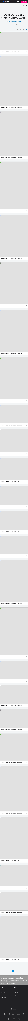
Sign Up (24, 1)
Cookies (16, 992)
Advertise (16, 990)
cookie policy (12, 983)
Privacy (15, 1001)
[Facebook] (9, 1019)
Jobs (15, 987)
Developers (4, 992)
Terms (2, 1004)
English (3, 997)
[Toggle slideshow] (17, 29)
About (2, 987)
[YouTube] (14, 1019)
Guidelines (3, 995)
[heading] (6, 1)
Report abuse (17, 995)
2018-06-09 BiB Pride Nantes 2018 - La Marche (11, 51)
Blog (2, 990)
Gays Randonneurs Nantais (15, 21)
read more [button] (14, 19)
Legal (2, 1001)
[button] (23, 5)
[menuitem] (18, 2)
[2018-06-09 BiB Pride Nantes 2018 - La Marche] (14, 41)
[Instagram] (19, 1019)
